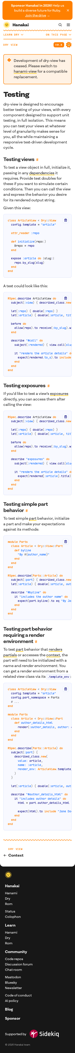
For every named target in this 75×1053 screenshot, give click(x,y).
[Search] (60, 25)
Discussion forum (19, 964)
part (32, 518)
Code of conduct (18, 995)
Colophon (13, 917)
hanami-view (25, 71)
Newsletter (13, 988)
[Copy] (65, 220)
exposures (59, 393)
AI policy (11, 1001)
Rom (8, 904)
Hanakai (12, 886)
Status (10, 911)
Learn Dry (11, 34)
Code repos (14, 959)
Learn (10, 925)
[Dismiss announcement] (68, 10)
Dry (7, 898)
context (53, 655)
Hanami (11, 893)
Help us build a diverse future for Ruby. (37, 10)
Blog (9, 1009)
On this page (57, 34)
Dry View (10, 45)
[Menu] (68, 25)
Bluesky (11, 982)
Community (16, 951)
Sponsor (12, 1018)
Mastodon (13, 977)
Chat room (13, 970)
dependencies (41, 173)
